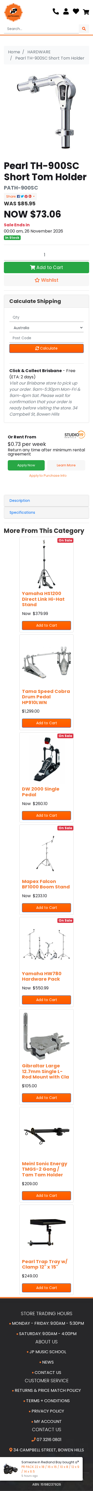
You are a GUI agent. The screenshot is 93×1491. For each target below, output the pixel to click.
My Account (47, 1421)
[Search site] (84, 28)
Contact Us (47, 1373)
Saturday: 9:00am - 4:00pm (47, 1334)
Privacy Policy (47, 1411)
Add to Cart (49, 267)
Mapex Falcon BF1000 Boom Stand (46, 884)
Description (20, 500)
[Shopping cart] (86, 12)
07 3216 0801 (48, 1440)
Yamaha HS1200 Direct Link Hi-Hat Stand (43, 599)
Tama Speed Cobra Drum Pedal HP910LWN (46, 697)
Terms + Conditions (47, 1401)
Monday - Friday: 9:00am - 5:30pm (47, 1323)
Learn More (66, 465)
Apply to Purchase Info (48, 475)
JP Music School (47, 1352)
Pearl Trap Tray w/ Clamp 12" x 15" (44, 1264)
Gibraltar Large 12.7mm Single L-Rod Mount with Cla (45, 1071)
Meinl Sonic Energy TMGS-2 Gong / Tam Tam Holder (44, 1169)
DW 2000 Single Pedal (40, 792)
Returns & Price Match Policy (47, 1390)
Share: (11, 196)
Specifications (22, 512)
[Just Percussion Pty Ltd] (13, 12)
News (47, 1362)
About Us (46, 1341)
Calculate (48, 348)
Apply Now (26, 465)
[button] (46, 280)
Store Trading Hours (46, 1313)
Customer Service (46, 1380)
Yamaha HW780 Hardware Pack (41, 976)
